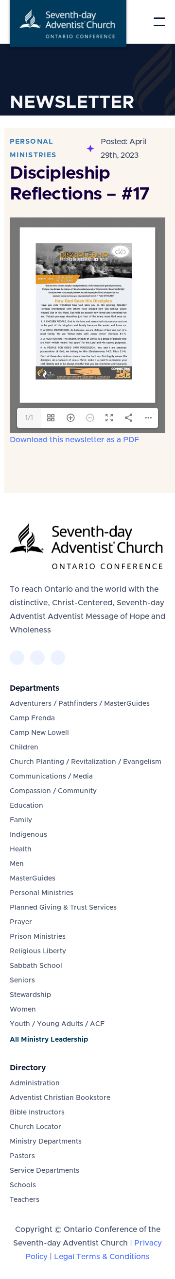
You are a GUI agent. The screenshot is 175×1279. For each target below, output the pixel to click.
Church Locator (35, 1127)
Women (23, 1009)
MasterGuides (32, 878)
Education (26, 805)
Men (17, 864)
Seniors (22, 980)
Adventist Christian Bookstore (60, 1098)
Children (24, 747)
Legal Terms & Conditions (102, 1257)
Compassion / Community (53, 791)
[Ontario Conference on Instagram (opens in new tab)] (58, 657)
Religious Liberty (38, 951)
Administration (35, 1083)
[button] (159, 22)
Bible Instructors (37, 1112)
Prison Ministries (38, 936)
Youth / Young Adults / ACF (57, 1024)
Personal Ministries (41, 893)
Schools (23, 1185)
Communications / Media (51, 776)
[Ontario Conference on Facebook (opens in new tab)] (17, 657)
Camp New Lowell (39, 733)
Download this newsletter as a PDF (74, 440)
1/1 (29, 418)
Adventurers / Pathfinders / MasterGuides (80, 703)
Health (21, 849)
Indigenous (28, 834)
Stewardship (30, 995)
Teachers (24, 1199)
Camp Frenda (32, 718)
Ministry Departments (46, 1141)
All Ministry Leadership (49, 1039)
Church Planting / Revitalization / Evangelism (85, 762)
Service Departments (44, 1170)
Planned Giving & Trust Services (63, 907)
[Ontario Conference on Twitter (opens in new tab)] (37, 657)
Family (21, 820)
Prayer (21, 922)
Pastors (22, 1156)
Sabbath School (36, 966)
